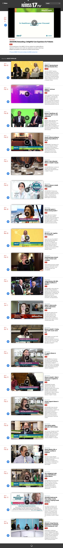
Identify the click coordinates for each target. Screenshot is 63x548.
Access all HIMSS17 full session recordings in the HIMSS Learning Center (23, 52)
